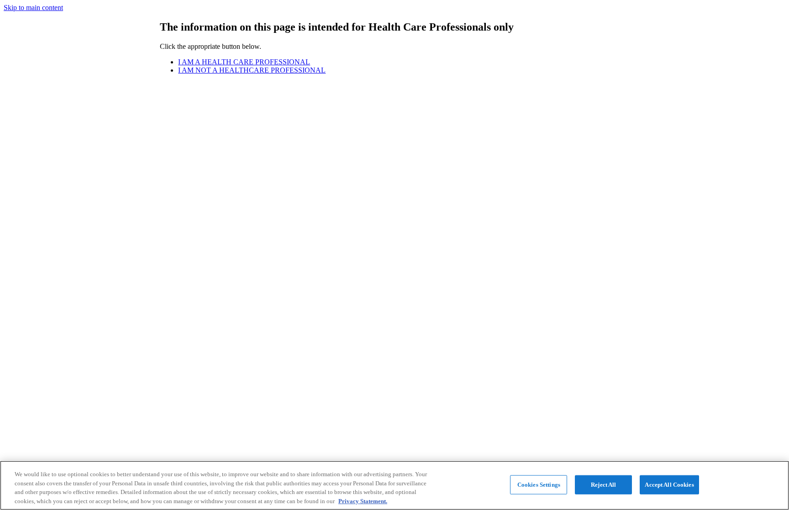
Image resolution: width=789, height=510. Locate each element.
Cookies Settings (538, 484)
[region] (394, 485)
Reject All (603, 484)
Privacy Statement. (362, 500)
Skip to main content (33, 7)
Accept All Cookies (669, 484)
